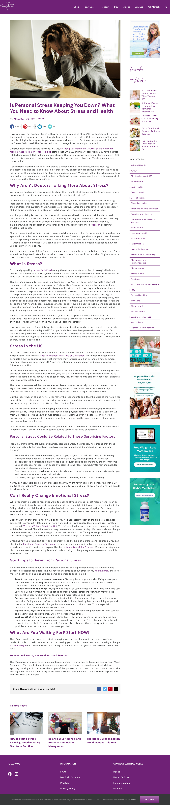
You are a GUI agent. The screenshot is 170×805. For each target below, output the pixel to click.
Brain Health (137, 187)
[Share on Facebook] (14, 126)
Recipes (117, 788)
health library (102, 570)
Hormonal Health (139, 233)
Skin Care (135, 300)
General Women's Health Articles (143, 220)
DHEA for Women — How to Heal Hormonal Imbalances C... (150, 107)
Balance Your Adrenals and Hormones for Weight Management (26, 742)
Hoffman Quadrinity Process (78, 547)
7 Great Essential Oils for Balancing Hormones (150, 118)
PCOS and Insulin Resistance (145, 284)
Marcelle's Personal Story (143, 254)
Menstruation (137, 268)
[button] (167, 7)
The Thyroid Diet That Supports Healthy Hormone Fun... (150, 145)
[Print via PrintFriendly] (52, 126)
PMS (133, 290)
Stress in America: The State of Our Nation (61, 355)
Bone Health (137, 181)
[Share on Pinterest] (28, 126)
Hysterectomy (138, 238)
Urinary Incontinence (141, 317)
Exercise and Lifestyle (141, 214)
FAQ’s (63, 771)
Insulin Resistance (140, 249)
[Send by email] (42, 126)
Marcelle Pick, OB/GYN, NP (29, 119)
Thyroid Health (138, 311)
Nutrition (135, 279)
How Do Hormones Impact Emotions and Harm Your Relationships (102, 742)
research (95, 224)
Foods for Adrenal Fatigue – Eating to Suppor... (151, 131)
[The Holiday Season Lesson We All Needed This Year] (65, 723)
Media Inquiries (121, 782)
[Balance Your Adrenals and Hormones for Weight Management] (26, 723)
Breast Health (137, 192)
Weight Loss (137, 322)
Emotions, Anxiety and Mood (145, 208)
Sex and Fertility (139, 295)
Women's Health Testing (142, 327)
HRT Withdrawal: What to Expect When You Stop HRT (150, 94)
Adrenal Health (138, 165)
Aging (134, 170)
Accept (149, 799)
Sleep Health (137, 306)
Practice (64, 782)
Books (116, 771)
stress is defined (43, 270)
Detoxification (138, 198)
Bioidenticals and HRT (141, 176)
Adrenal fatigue (18, 645)
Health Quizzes (121, 777)
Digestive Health (139, 203)
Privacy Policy (67, 788)
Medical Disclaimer (70, 777)
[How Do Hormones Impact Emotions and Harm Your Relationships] (103, 723)
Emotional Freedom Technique (39, 544)
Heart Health (137, 227)
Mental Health (138, 273)
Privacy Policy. (130, 800)
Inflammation (137, 243)
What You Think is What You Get (40, 526)
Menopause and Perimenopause (138, 261)
